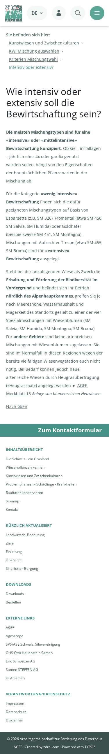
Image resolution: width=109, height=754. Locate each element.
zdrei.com (51, 746)
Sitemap (12, 501)
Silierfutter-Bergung (22, 568)
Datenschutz (16, 711)
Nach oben (16, 406)
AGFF (10, 627)
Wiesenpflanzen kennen (25, 467)
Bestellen (13, 602)
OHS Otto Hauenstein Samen (29, 652)
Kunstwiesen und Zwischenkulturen (34, 475)
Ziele (10, 543)
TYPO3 (90, 746)
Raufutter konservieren (24, 492)
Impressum (15, 703)
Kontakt (12, 509)
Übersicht (14, 560)
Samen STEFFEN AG (22, 669)
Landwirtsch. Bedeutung (25, 534)
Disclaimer (14, 720)
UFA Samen (15, 678)
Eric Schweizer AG (20, 661)
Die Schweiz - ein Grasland (27, 458)
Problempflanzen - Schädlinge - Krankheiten (41, 484)
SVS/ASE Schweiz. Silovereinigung (33, 644)
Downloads (15, 593)
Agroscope (14, 635)
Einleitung (14, 551)
